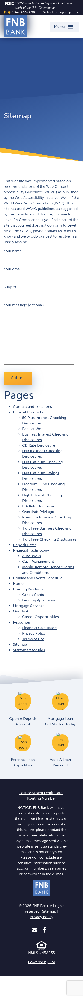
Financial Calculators (39, 628)
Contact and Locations (32, 406)
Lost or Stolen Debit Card (41, 793)
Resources (22, 622)
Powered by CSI (41, 962)
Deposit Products (28, 412)
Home (18, 583)
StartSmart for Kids (29, 650)
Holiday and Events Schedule (37, 578)
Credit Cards (33, 594)
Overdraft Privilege (38, 511)
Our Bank (21, 611)
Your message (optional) (24, 305)
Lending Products (28, 589)
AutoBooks (31, 556)
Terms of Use (33, 639)
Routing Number (41, 798)
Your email (12, 269)
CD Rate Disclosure (38, 445)
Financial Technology (31, 550)
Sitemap (20, 644)
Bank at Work (33, 429)
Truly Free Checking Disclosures (49, 539)
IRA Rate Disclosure (38, 506)
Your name (13, 251)
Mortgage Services (28, 606)
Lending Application (39, 600)
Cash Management (38, 561)
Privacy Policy (34, 633)
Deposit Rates (24, 545)
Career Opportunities (40, 617)
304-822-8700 (24, 12)
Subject (10, 287)
